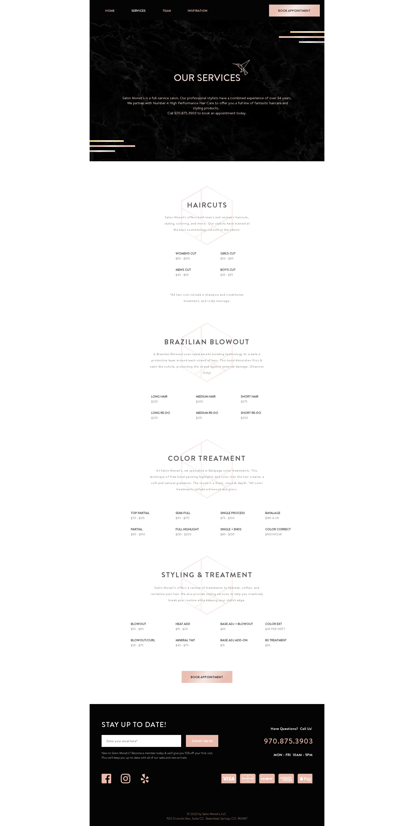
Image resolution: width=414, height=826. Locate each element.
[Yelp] (145, 778)
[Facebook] (106, 778)
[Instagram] (125, 778)
